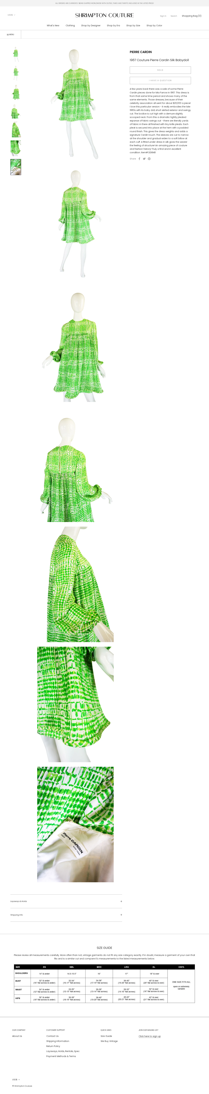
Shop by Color (154, 25)
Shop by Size (133, 25)
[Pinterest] (149, 158)
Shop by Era (113, 25)
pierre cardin (141, 52)
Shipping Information (57, 1041)
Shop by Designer (91, 25)
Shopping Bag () (191, 15)
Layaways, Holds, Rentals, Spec (63, 1051)
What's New (53, 25)
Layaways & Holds (18, 901)
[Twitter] (144, 158)
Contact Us (52, 1036)
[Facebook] (139, 158)
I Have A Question (160, 80)
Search (174, 16)
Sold (160, 70)
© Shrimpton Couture (22, 1086)
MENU (11, 34)
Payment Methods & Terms (61, 1056)
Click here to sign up (150, 1036)
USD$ (10, 15)
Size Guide (106, 1036)
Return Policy (53, 1046)
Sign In (163, 16)
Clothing (70, 25)
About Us (17, 1036)
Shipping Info (16, 915)
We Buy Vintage (109, 1041)
